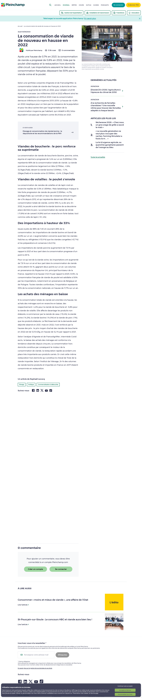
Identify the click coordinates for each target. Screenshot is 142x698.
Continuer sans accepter (125, 686)
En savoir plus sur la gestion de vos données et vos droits (35, 668)
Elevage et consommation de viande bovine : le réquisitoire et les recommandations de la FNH (42, 132)
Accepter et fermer (125, 690)
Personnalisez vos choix (125, 694)
